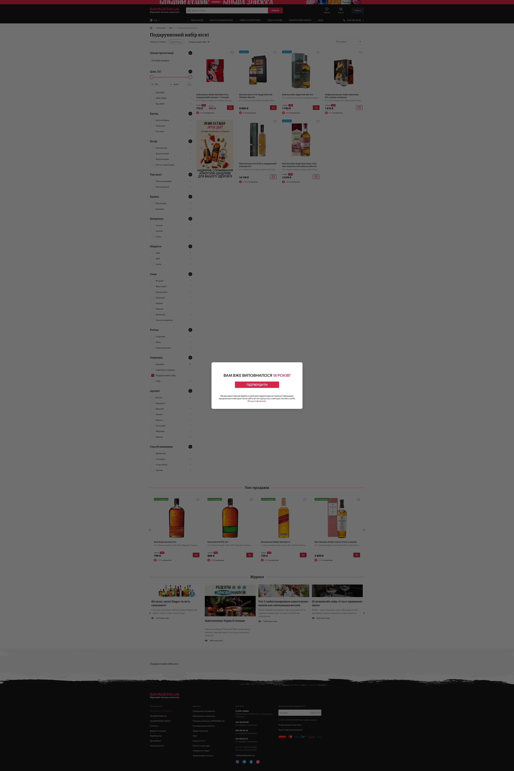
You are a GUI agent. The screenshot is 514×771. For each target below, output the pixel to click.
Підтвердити (257, 385)
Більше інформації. (257, 401)
